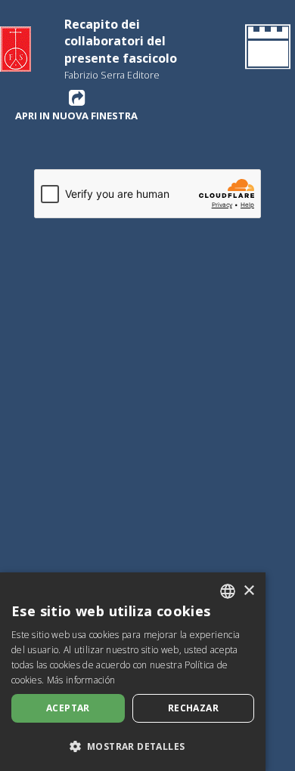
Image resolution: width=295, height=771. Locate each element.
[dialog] (133, 671)
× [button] (248, 591)
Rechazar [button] (193, 708)
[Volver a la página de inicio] (265, 49)
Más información (81, 680)
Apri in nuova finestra (76, 115)
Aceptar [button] (68, 708)
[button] (132, 746)
